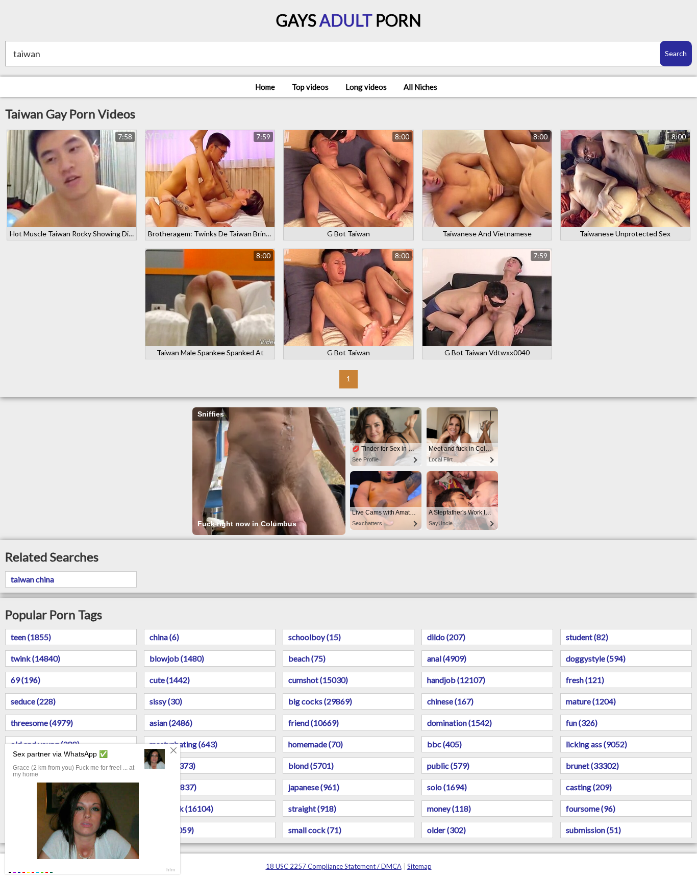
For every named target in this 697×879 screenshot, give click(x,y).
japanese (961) (313, 787)
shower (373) (172, 765)
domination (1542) (459, 722)
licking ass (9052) (596, 744)
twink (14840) (35, 658)
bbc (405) (444, 744)
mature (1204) (591, 701)
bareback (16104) (181, 808)
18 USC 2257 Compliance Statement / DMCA (334, 866)
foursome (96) (590, 808)
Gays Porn (348, 20)
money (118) (449, 808)
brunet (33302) (592, 765)
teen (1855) (31, 637)
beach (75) (307, 658)
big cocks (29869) (320, 701)
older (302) (446, 830)
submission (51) (593, 830)
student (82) (587, 637)
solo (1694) (447, 787)
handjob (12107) (456, 680)
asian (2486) (171, 722)
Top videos (310, 86)
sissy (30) (166, 701)
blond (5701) (311, 765)
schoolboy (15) (314, 637)
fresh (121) (585, 680)
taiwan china (32, 579)
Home (265, 86)
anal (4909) (446, 658)
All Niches (420, 86)
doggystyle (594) (596, 658)
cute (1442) (170, 680)
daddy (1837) (173, 787)
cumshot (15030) (318, 680)
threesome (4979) (42, 722)
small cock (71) (314, 830)
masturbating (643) (183, 744)
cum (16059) (172, 830)
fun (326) (582, 722)
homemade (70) (315, 744)
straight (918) (312, 808)
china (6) (164, 637)
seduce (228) (33, 701)
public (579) (448, 765)
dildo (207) (446, 637)
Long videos (366, 86)
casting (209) (589, 787)
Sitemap (419, 866)
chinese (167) (450, 701)
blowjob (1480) (177, 658)
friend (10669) (313, 722)
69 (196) (25, 680)
